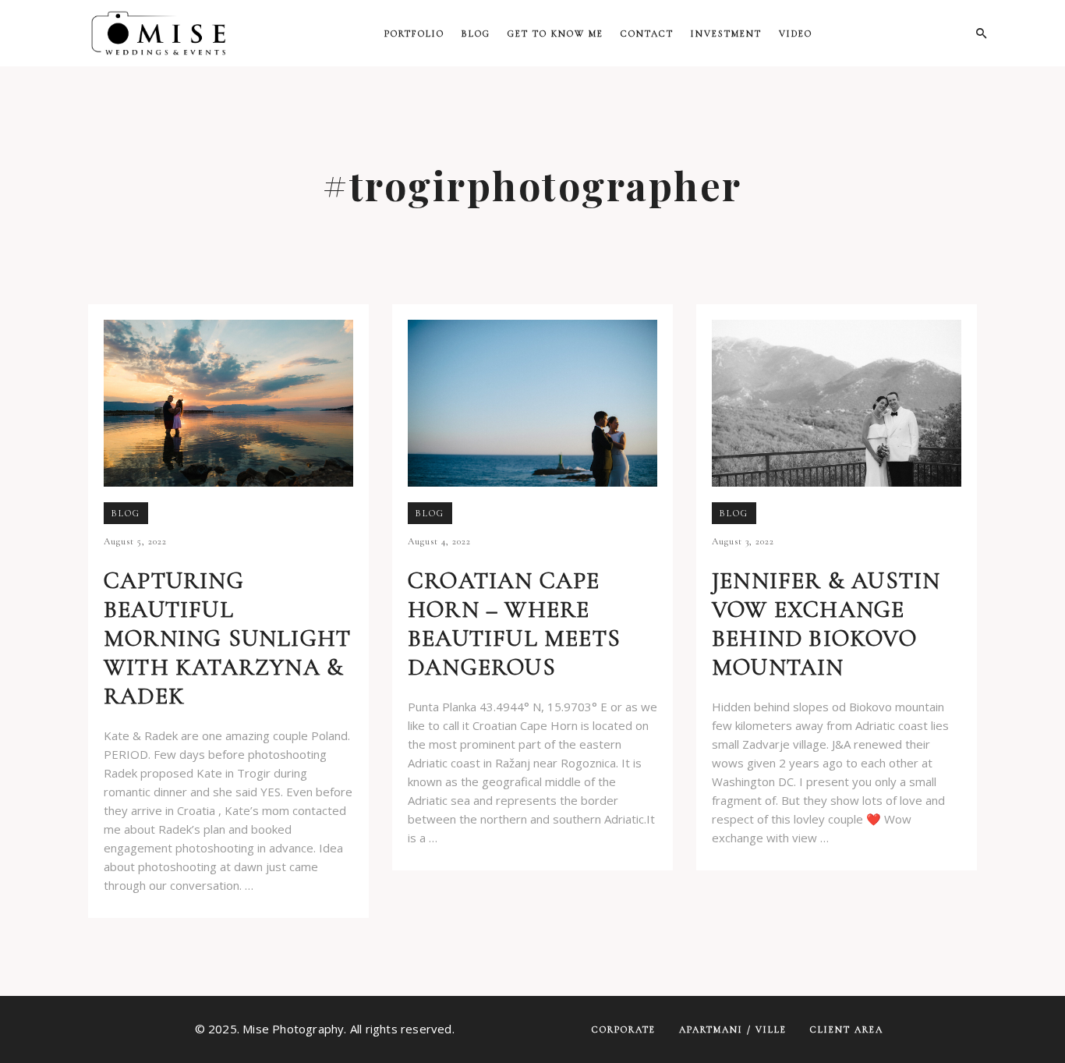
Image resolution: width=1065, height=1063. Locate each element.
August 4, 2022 (439, 541)
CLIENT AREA (846, 1029)
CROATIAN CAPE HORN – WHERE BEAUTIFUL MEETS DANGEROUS (514, 624)
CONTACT (647, 33)
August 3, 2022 (743, 541)
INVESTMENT (726, 33)
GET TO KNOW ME (555, 33)
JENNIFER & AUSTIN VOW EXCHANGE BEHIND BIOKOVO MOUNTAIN (826, 624)
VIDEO (795, 33)
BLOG (476, 33)
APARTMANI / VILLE (733, 1029)
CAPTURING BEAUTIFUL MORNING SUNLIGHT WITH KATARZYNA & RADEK (227, 638)
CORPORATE (624, 1029)
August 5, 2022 (135, 541)
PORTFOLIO (414, 33)
